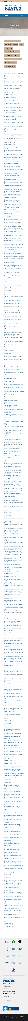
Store (11, 48)
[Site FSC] (7, 949)
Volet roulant (17, 55)
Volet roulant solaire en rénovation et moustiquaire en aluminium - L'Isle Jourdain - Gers (13, 542)
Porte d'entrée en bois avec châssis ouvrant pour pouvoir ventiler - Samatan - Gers (13, 808)
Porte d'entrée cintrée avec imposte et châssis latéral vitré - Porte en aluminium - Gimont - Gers (13, 645)
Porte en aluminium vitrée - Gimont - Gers (13, 366)
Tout (6, 41)
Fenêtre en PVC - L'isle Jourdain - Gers (12, 135)
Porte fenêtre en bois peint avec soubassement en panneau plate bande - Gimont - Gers (13, 747)
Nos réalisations (6, 1002)
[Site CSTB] (7, 956)
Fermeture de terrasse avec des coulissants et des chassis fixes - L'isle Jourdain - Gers (12, 910)
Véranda (21, 44)
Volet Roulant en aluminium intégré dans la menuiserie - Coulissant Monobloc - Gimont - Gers (14, 416)
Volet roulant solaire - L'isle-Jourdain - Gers (13, 303)
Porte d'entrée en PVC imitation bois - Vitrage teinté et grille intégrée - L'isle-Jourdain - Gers (13, 477)
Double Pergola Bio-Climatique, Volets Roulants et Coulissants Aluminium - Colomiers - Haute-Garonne (12, 196)
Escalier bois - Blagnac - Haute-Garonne (13, 124)
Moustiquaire (8, 66)
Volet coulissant (17, 59)
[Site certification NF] (13, 949)
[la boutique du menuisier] (5, 1008)
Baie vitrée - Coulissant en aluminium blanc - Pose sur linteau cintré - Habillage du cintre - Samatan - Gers (13, 495)
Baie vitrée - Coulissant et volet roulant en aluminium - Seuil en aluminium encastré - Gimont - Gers (13, 524)
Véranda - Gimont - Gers (9, 144)
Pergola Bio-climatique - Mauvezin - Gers (13, 140)
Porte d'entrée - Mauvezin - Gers (11, 179)
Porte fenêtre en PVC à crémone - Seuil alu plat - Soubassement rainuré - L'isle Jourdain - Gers (14, 405)
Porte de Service (8, 59)
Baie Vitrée (15, 44)
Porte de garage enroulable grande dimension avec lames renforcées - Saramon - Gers (12, 843)
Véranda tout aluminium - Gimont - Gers (13, 82)
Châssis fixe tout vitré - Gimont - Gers (12, 508)
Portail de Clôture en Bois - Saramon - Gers (13, 636)
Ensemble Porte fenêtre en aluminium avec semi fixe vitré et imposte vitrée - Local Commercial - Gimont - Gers (13, 337)
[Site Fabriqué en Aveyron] (20, 942)
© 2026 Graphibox (6, 1017)
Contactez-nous (7, 1000)
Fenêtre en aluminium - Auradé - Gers (12, 308)
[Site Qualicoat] (7, 963)
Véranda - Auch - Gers (9, 262)
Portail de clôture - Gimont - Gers (11, 201)
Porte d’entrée (12, 41)
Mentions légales (21, 1017)
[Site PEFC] (20, 963)
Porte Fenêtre (8, 44)
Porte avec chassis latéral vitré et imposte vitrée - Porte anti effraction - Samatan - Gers (13, 444)
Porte (13, 66)
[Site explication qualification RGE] (7, 942)
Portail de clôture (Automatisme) (12, 51)
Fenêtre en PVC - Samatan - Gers (11, 175)
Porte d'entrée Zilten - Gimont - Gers (12, 862)
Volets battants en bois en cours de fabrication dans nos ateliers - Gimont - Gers (13, 240)
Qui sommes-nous (6, 997)
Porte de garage (8, 55)
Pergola (6, 48)
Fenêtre (18, 41)
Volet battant (8, 62)
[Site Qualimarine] (20, 956)
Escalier (14, 62)
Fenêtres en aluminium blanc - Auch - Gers (13, 858)
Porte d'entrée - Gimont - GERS (11, 163)
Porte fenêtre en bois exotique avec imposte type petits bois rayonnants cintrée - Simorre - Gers (12, 714)
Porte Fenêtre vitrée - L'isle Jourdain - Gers (13, 283)
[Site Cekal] (13, 963)
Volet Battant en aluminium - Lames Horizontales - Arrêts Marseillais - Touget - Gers (13, 426)
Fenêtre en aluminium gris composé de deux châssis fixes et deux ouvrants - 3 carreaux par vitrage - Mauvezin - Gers (13, 553)
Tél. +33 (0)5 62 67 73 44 (9, 991)
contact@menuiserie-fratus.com (10, 994)
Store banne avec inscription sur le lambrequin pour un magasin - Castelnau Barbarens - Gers (13, 826)
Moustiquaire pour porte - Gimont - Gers (13, 775)
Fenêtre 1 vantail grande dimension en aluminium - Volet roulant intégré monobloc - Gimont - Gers (14, 585)
